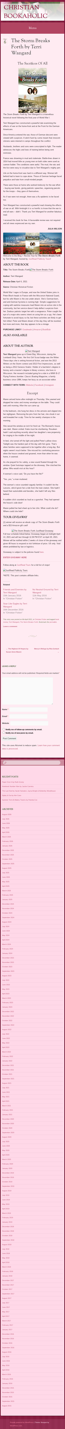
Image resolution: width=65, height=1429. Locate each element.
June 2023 (6, 985)
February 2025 (7, 895)
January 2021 (7, 1114)
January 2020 (7, 1168)
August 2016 (6, 1352)
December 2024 (8, 904)
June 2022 (6, 1038)
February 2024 (7, 949)
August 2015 (6, 1406)
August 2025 (6, 868)
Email (5, 716)
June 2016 (6, 1361)
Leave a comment (10, 626)
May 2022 (5, 1043)
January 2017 (7, 1329)
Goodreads (27, 329)
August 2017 (6, 1298)
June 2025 (6, 877)
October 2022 (7, 1020)
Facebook (39, 385)
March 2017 (6, 1321)
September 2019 (8, 1186)
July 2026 (5, 819)
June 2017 (6, 1307)
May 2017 (5, 1312)
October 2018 (7, 1235)
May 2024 (5, 935)
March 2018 (6, 1267)
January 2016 (7, 1383)
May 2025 (5, 882)
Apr (5, 40)
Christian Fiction (40, 619)
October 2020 (7, 1128)
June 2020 (6, 1146)
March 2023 (6, 998)
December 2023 (8, 958)
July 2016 (5, 1356)
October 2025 (7, 859)
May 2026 (5, 828)
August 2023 (6, 976)
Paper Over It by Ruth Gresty (13, 782)
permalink (53, 622)
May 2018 (5, 1258)
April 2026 (5, 832)
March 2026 (6, 837)
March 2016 (6, 1374)
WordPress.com (16, 1426)
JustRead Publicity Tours (39, 259)
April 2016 (5, 1370)
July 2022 (5, 1034)
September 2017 (8, 1294)
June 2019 (6, 1200)
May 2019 (5, 1204)
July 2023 (5, 980)
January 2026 (7, 846)
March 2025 (6, 891)
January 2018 (7, 1276)
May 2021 (5, 1097)
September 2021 (8, 1079)
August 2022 (6, 1029)
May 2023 (5, 989)
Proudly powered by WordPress (21, 1422)
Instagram (49, 385)
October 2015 (7, 1397)
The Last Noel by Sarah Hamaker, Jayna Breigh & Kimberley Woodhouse (29, 791)
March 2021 (6, 1106)
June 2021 (6, 1092)
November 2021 (8, 1070)
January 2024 (7, 953)
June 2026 (6, 823)
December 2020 (8, 1119)
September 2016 (8, 1347)
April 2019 (5, 1209)
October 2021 (7, 1074)
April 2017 (5, 1316)
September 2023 (8, 971)
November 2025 (8, 855)
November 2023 (8, 962)
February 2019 (7, 1217)
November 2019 (8, 1177)
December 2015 (8, 1388)
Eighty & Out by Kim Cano (11, 795)
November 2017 (8, 1285)
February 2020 (7, 1164)
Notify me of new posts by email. (19, 733)
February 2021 (7, 1110)
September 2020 (8, 1132)
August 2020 (6, 1137)
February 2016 (7, 1379)
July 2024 (5, 926)
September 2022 (8, 1025)
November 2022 (8, 1016)
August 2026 (6, 814)
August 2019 (6, 1191)
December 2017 (8, 1280)
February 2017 (7, 1325)
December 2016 (8, 1334)
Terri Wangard (14, 622)
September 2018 (8, 1240)
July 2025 (5, 873)
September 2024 (8, 917)
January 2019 (7, 1222)
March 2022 (6, 1052)
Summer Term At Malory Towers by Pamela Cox (19, 800)
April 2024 (5, 940)
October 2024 (7, 913)
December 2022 (8, 1011)
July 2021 (5, 1088)
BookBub (46, 329)
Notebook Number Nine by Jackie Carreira (17, 786)
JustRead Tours (23, 565)
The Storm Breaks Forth (29, 622)
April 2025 (5, 886)
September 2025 (8, 864)
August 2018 (6, 1244)
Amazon (37, 329)
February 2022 (7, 1056)
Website (29, 385)
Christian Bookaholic (26, 12)
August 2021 (6, 1083)
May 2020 (5, 1150)
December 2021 (8, 1065)
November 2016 (8, 1338)
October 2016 (7, 1343)
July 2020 (5, 1141)
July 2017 (5, 1303)
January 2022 (7, 1061)
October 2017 (7, 1289)
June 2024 (6, 931)
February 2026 (7, 841)
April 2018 (5, 1262)
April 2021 (5, 1101)
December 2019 (8, 1173)
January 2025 (7, 899)
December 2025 (8, 850)
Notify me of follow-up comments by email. (24, 730)
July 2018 (5, 1249)
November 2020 (8, 1123)
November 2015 (8, 1392)
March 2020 (6, 1159)
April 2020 (5, 1155)
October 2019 (7, 1182)
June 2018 (6, 1253)
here (41, 552)
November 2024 (8, 908)
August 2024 (6, 922)
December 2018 (8, 1226)
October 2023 (7, 967)
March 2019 (6, 1213)
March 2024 (6, 944)
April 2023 (5, 994)
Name (5, 709)
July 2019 (5, 1195)
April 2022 (5, 1047)
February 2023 (7, 1002)
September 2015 (8, 1401)
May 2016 (5, 1365)
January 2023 (7, 1007)
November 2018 (8, 1231)
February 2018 (7, 1271)
